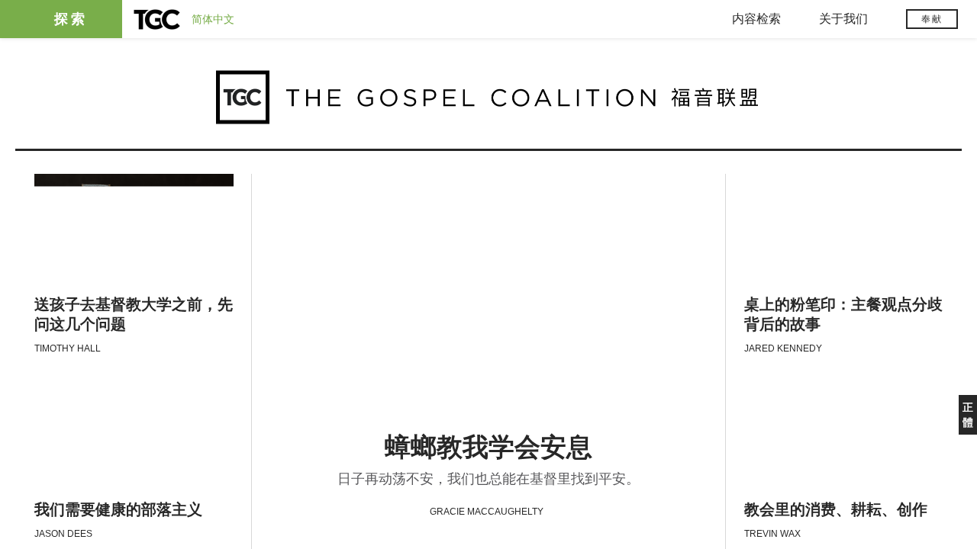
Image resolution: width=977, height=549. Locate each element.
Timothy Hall (67, 348)
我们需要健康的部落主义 (118, 510)
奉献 (932, 19)
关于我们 (843, 18)
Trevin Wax (772, 533)
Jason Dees (63, 533)
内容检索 (756, 18)
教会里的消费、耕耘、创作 (835, 510)
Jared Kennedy (783, 348)
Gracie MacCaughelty (486, 511)
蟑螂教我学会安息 (488, 447)
